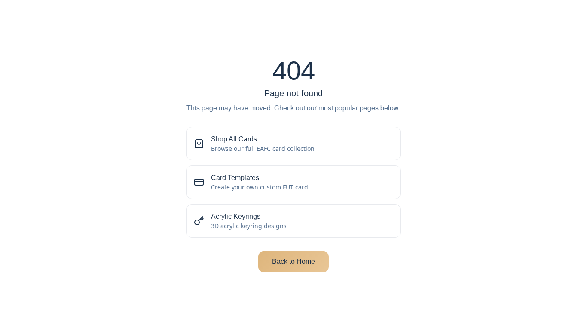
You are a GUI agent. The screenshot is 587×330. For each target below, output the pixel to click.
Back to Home (293, 261)
